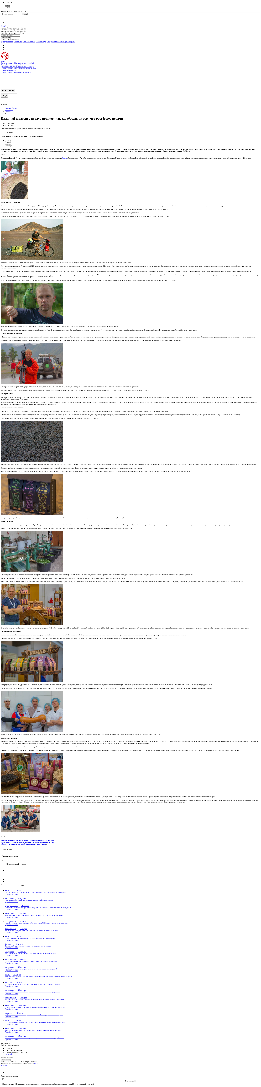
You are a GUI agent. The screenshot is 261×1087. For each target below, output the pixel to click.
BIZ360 (3, 26)
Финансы (59, 42)
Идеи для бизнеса (7, 42)
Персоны (66, 42)
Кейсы (25, 42)
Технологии (18, 42)
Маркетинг (31, 42)
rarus (36, 1063)
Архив (72, 42)
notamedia (4, 1065)
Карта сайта (9, 1054)
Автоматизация (41, 42)
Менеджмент (51, 42)
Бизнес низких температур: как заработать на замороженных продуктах (27, 842)
